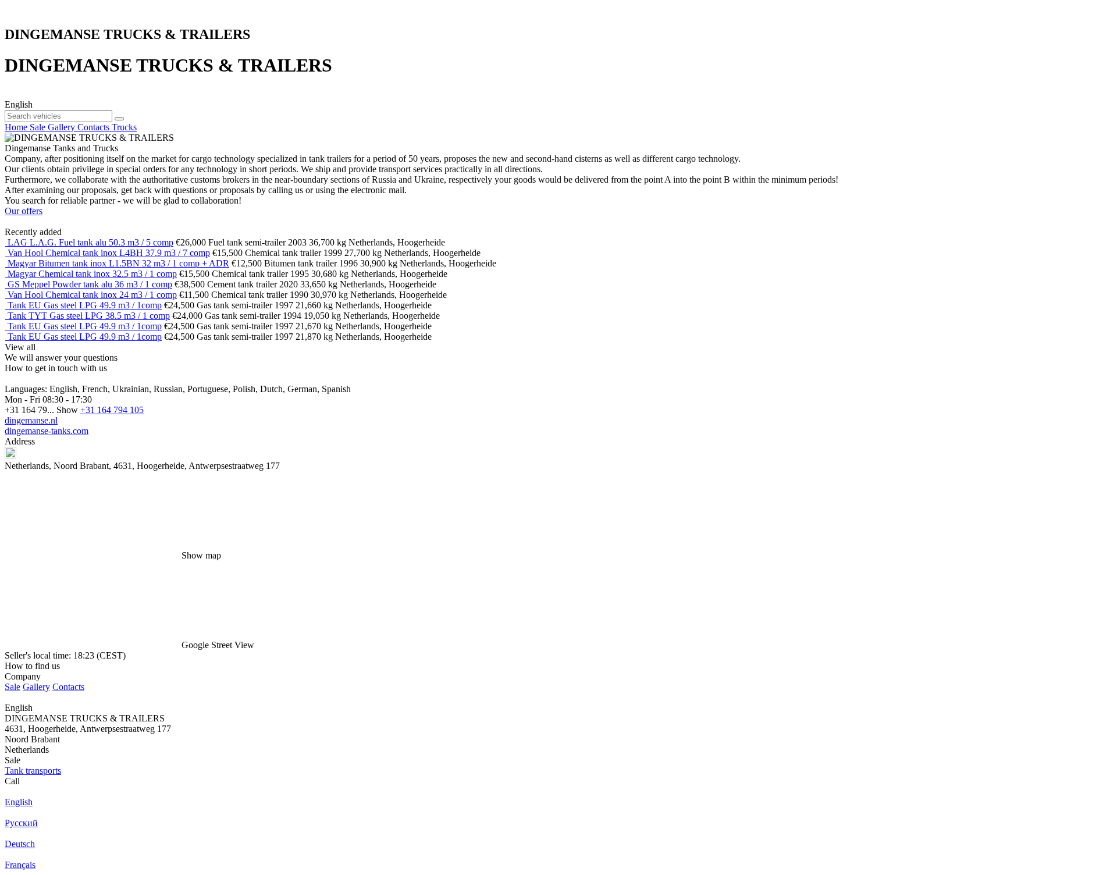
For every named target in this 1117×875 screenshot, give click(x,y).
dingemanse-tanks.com (46, 431)
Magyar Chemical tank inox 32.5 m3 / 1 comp (92, 274)
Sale (12, 687)
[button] (558, 605)
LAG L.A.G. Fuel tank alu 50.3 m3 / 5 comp (90, 242)
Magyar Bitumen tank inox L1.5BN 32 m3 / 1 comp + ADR (118, 263)
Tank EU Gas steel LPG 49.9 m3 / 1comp (85, 305)
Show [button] (68, 410)
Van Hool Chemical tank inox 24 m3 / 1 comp (92, 295)
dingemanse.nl (31, 420)
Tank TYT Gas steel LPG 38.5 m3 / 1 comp (89, 316)
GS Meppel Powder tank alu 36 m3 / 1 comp (90, 284)
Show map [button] (201, 555)
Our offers (23, 211)
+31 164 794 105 (112, 410)
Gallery (36, 687)
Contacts (68, 687)
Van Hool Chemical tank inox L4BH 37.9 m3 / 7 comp (109, 253)
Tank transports (33, 771)
